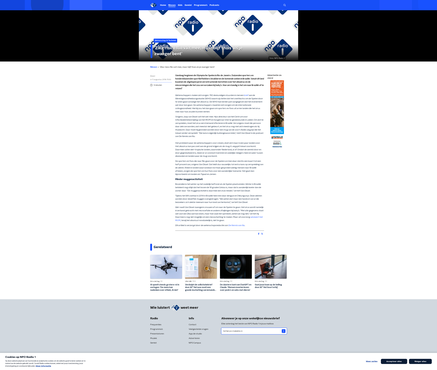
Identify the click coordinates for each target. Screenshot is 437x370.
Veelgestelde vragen (198, 329)
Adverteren (194, 338)
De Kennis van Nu (236, 225)
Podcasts (214, 5)
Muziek (153, 338)
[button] (284, 5)
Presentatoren (157, 334)
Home (163, 5)
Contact (192, 325)
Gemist (188, 5)
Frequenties (155, 325)
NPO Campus (195, 343)
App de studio (195, 334)
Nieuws (172, 5)
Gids (180, 5)
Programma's (200, 5)
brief (246, 95)
